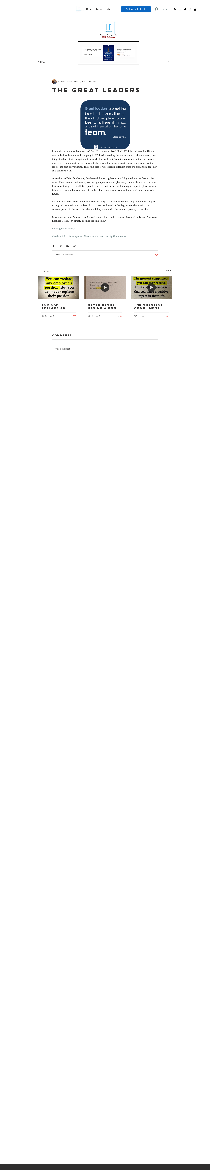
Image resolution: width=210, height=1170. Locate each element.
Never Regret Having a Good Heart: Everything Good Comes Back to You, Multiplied (103, 306)
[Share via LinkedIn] (67, 245)
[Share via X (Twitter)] (60, 245)
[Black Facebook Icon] (190, 9)
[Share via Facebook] (53, 245)
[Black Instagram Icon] (195, 9)
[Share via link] (74, 245)
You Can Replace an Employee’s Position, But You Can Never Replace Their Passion (57, 306)
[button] (168, 62)
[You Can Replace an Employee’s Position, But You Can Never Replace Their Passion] (58, 287)
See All (169, 271)
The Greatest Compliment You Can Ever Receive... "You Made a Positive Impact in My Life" (151, 306)
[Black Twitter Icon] (185, 9)
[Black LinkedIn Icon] (180, 9)
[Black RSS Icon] (175, 9)
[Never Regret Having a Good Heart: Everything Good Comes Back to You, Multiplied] (105, 287)
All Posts (42, 62)
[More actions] (156, 81)
